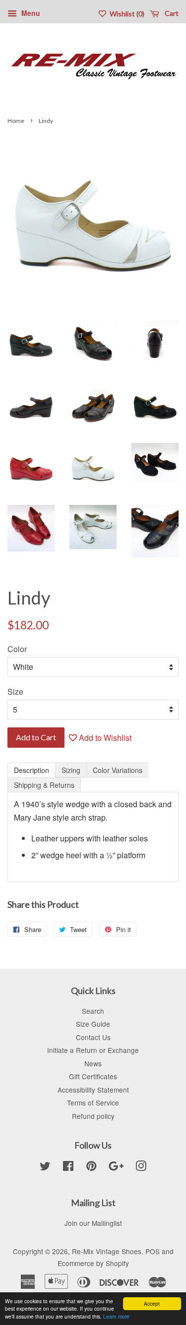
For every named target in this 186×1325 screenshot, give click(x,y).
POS (152, 1251)
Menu (29, 13)
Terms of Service (93, 1102)
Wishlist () (126, 13)
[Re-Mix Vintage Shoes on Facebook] (68, 1167)
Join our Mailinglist (93, 1223)
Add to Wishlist (104, 737)
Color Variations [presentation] (117, 770)
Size (15, 691)
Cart (171, 13)
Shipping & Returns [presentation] (44, 785)
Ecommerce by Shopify (93, 1263)
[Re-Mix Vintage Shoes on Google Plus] (116, 1167)
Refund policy (93, 1116)
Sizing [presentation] (71, 770)
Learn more (116, 1316)
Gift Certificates (93, 1076)
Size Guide (93, 1024)
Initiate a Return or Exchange (93, 1050)
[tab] (31, 770)
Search (93, 1011)
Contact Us (93, 1037)
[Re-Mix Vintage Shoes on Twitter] (45, 1167)
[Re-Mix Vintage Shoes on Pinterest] (91, 1167)
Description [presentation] (31, 770)
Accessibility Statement (93, 1090)
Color (17, 649)
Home (15, 120)
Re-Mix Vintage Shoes (106, 1251)
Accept (152, 1303)
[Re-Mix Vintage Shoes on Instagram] (140, 1167)
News (93, 1063)
